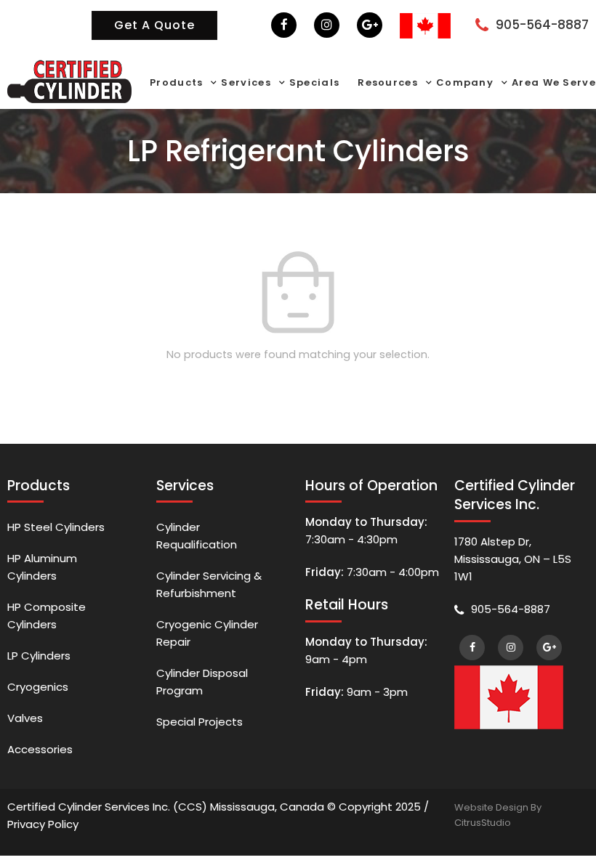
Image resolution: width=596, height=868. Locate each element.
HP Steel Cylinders (56, 527)
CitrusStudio (482, 823)
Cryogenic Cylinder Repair (207, 633)
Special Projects (199, 721)
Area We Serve (554, 82)
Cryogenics (37, 686)
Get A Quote (154, 25)
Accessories (40, 749)
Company (465, 82)
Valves (25, 718)
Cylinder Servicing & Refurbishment (209, 584)
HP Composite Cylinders (46, 615)
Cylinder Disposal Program (202, 681)
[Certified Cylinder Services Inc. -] (69, 80)
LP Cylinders (39, 655)
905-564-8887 (542, 24)
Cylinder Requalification (196, 535)
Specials (314, 82)
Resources (388, 82)
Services (245, 82)
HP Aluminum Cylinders (42, 567)
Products (176, 82)
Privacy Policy (42, 824)
